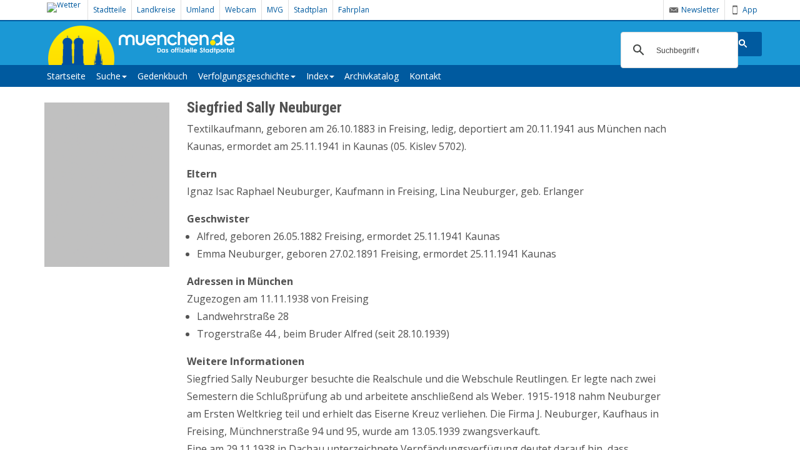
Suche (108, 76)
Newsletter (700, 9)
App (750, 9)
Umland (200, 9)
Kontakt (425, 76)
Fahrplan (353, 9)
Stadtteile (109, 9)
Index (317, 76)
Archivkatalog (371, 76)
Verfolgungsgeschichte (243, 76)
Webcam (240, 9)
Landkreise (156, 9)
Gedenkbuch (163, 76)
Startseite (66, 76)
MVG (275, 9)
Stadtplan (311, 9)
